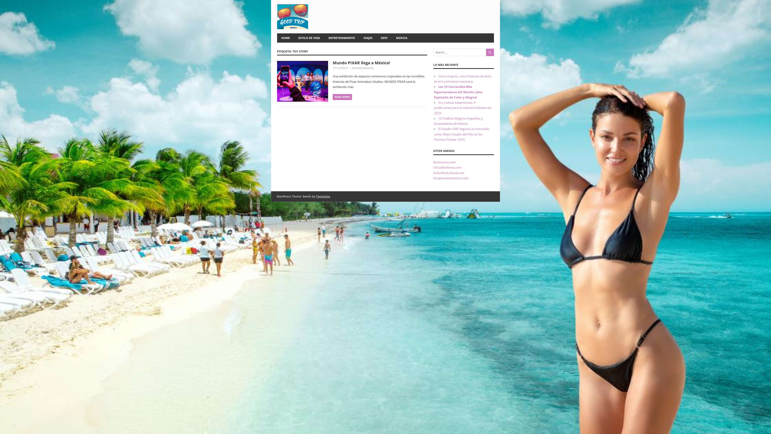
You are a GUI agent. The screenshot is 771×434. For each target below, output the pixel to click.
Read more (342, 97)
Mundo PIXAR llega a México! (361, 63)
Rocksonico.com (444, 162)
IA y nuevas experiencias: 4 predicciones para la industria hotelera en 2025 (462, 107)
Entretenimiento (341, 38)
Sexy (384, 38)
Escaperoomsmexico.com (451, 178)
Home (285, 38)
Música (401, 38)
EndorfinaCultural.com (448, 173)
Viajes (367, 38)
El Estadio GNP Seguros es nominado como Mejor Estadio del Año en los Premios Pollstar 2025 (461, 134)
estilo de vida (309, 38)
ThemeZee (323, 196)
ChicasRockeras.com (447, 167)
